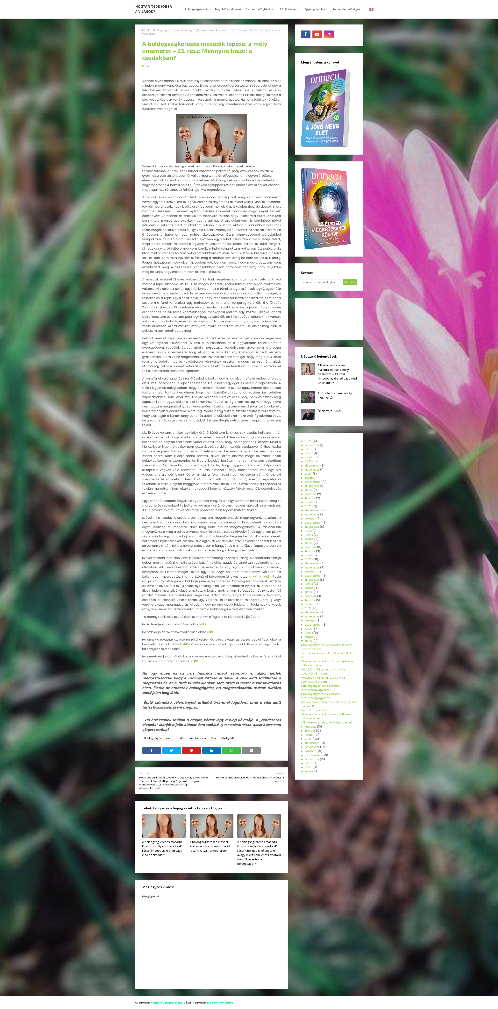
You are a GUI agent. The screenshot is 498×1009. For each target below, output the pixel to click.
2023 (308, 506)
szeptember (313, 482)
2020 (308, 739)
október (310, 478)
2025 (308, 461)
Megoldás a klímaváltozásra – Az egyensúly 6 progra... (323, 672)
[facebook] (305, 34)
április (309, 490)
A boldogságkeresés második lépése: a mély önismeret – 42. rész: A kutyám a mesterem (210, 846)
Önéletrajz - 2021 (330, 411)
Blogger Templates (220, 1003)
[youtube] (317, 34)
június (309, 453)
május (309, 539)
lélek (213, 738)
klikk (185, 644)
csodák (180, 738)
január (309, 457)
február (310, 498)
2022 (308, 559)
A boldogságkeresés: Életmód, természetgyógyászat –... (321, 688)
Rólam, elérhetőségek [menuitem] (346, 9)
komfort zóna (198, 738)
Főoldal (146, 30)
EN (371, 9)
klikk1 (253, 576)
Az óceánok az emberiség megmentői (335, 395)
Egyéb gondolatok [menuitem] (316, 9)
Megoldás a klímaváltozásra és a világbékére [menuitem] (244, 9)
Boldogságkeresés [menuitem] (197, 9)
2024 (308, 474)
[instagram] (329, 34)
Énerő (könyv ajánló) (315, 710)
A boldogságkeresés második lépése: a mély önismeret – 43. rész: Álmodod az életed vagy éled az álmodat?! (162, 848)
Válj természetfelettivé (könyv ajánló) (326, 722)
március (310, 494)
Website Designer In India (168, 1003)
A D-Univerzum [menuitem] (289, 9)
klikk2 (264, 576)
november (312, 470)
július (308, 449)
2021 (308, 608)
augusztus (312, 445)
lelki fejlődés (228, 738)
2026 (308, 441)
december (312, 466)
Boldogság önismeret (166, 30)
